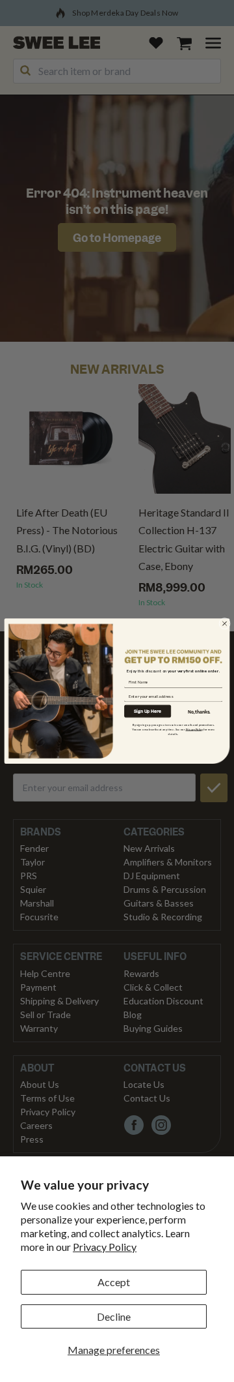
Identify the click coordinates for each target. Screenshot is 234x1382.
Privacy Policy (104, 1246)
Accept (114, 1282)
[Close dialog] (225, 623)
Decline (114, 1316)
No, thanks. (199, 712)
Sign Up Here (147, 711)
